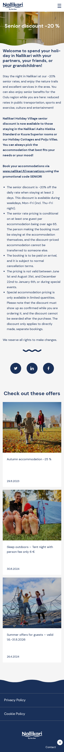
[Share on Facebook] (48, 368)
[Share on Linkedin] (32, 368)
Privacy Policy (15, 700)
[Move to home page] (13, 6)
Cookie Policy (14, 713)
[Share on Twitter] (15, 368)
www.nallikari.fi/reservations (24, 171)
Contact (51, 747)
